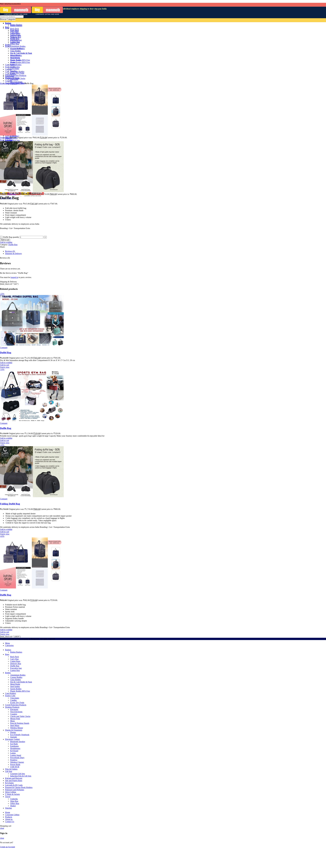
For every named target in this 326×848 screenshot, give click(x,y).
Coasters (13, 714)
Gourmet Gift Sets (17, 774)
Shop (7, 83)
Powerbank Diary (17, 758)
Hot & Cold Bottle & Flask (21, 682)
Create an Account (7, 847)
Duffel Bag (5, 352)
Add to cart (5, 240)
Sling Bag (14, 801)
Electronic (14, 709)
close (2, 828)
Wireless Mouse (16, 728)
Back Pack (14, 657)
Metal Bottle (15, 684)
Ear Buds (14, 744)
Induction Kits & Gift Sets (20, 776)
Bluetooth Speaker (17, 741)
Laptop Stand (15, 755)
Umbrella (14, 799)
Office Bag (14, 803)
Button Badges (16, 652)
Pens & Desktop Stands (19, 723)
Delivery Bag (15, 663)
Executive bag (16, 668)
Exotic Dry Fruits (17, 702)
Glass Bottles (15, 680)
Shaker (13, 806)
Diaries (13, 732)
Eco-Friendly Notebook (19, 735)
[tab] (80, 251)
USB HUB (14, 767)
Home (2, 83)
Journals (13, 737)
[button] (4, 365)
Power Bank (15, 764)
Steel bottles (15, 686)
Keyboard (14, 751)
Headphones (15, 748)
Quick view (4, 367)
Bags (12, 83)
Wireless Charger (17, 762)
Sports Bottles (15, 689)
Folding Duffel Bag (8, 194)
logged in (14, 277)
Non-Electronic (16, 712)
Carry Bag (14, 659)
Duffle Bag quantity (11, 237)
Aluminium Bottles (17, 675)
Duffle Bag (19, 83)
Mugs (12, 721)
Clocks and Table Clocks (20, 716)
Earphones (14, 746)
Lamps (13, 753)
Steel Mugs (14, 725)
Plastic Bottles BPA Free (20, 691)
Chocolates (14, 698)
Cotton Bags (15, 661)
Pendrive (13, 760)
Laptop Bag (15, 670)
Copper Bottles (16, 677)
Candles (13, 700)
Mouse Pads (15, 719)
